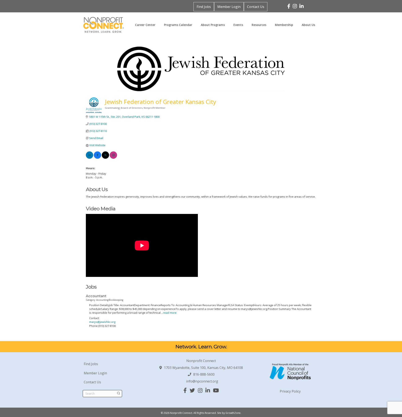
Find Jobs (204, 6)
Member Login (229, 6)
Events (238, 25)
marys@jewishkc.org (102, 322)
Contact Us (255, 6)
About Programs (213, 25)
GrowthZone (233, 413)
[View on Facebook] (97, 158)
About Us (308, 25)
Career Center (145, 25)
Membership (284, 25)
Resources (259, 25)
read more (170, 313)
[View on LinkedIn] (89, 158)
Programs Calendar (178, 25)
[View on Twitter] (105, 158)
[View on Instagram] (113, 158)
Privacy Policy (290, 391)
